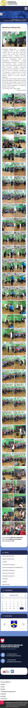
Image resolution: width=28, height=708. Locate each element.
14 (21, 604)
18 (10, 606)
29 (25, 608)
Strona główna (5, 682)
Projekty (4, 561)
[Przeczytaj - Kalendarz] (14, 591)
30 (2, 610)
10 (6, 604)
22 (25, 606)
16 (2, 606)
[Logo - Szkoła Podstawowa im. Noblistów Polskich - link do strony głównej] (9, 3)
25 (10, 608)
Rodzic (3, 689)
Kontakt (4, 581)
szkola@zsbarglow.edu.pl (22, 3)
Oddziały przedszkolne (8, 691)
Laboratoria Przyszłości (8, 564)
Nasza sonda (5, 584)
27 (17, 608)
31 (6, 610)
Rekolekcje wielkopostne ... (20, 20)
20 (17, 606)
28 (21, 608)
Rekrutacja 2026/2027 (8, 556)
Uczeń (3, 687)
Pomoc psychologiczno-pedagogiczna (12, 567)
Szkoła (3, 684)
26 (14, 608)
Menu (7, 552)
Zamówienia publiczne (8, 576)
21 (21, 606)
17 (6, 606)
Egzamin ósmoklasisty (8, 559)
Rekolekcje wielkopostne (11, 28)
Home (19, 19)
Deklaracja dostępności (8, 570)
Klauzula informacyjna (8, 573)
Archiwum (24, 19)
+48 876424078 (25, 3)
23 (2, 608)
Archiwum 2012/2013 (8, 20)
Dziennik (3, 694)
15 (25, 604)
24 (6, 608)
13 (17, 604)
